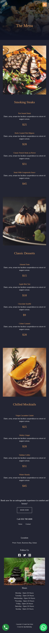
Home (20, 524)
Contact (28, 524)
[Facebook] (19, 555)
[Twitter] (24, 555)
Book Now (24, 510)
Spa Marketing (28, 627)
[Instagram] (29, 555)
